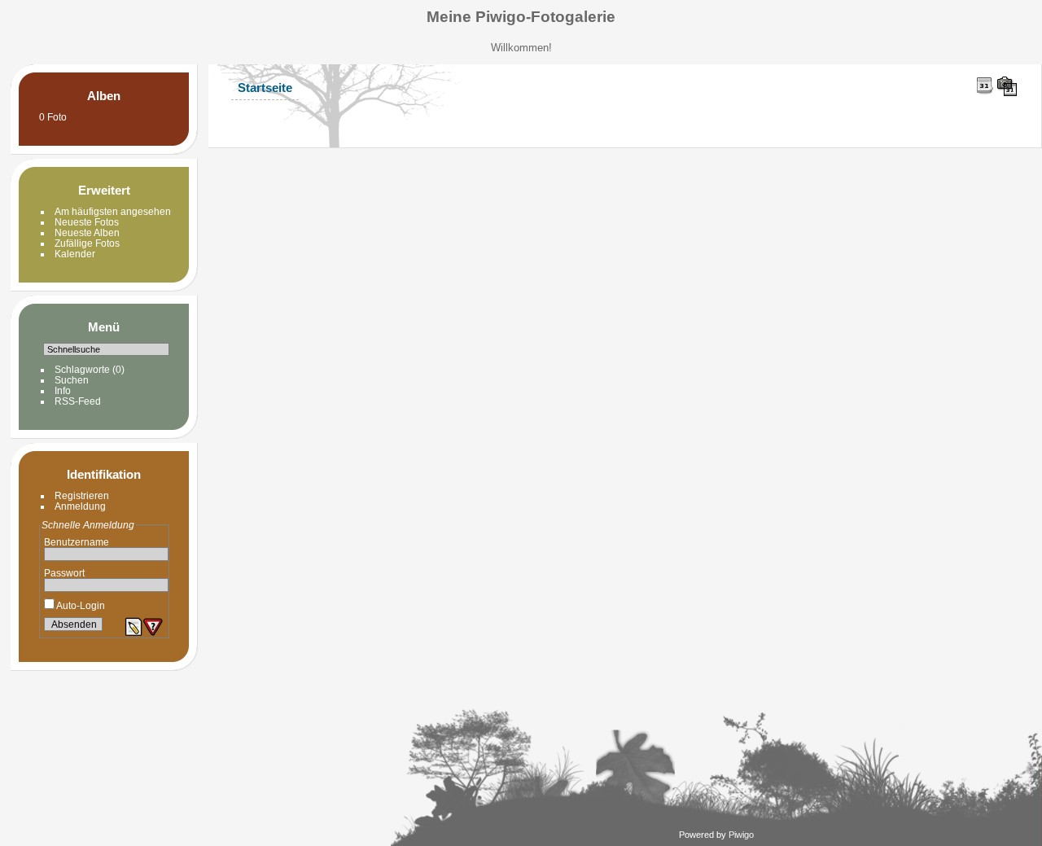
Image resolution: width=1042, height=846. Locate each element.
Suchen (72, 380)
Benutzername (76, 542)
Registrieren (82, 495)
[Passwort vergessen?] (153, 627)
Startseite (265, 87)
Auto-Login (80, 605)
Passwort (64, 573)
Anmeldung (80, 506)
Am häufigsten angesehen (113, 211)
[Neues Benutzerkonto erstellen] (133, 627)
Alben (103, 96)
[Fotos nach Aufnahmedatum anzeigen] (1007, 86)
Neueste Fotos (87, 222)
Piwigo (741, 834)
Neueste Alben (87, 232)
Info (63, 390)
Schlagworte (82, 369)
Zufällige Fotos (87, 243)
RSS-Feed (78, 401)
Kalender (75, 253)
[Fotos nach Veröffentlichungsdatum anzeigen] (985, 85)
